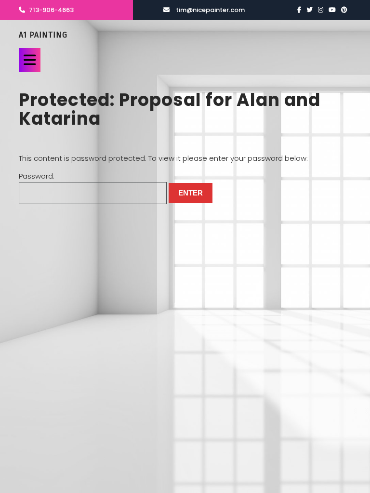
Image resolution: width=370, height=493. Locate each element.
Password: (36, 176)
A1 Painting (43, 34)
